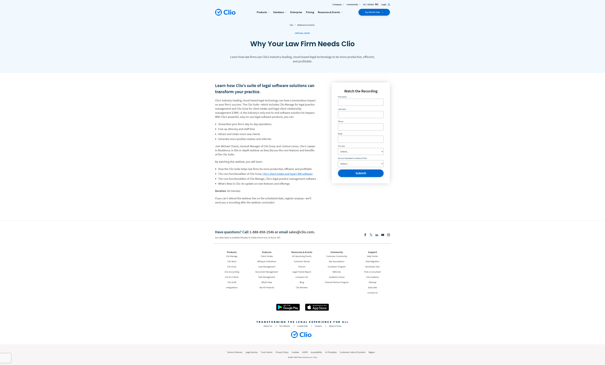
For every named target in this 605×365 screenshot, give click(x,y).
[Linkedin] (376, 235)
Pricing (310, 12)
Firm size (341, 146)
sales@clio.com (301, 231)
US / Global (368, 4)
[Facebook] (365, 235)
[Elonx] (371, 235)
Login (384, 4)
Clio (291, 25)
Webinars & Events (306, 25)
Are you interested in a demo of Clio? (352, 158)
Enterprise (296, 12)
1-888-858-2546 (261, 231)
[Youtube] (382, 235)
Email (340, 134)
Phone (340, 121)
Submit (361, 173)
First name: (342, 97)
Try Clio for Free (372, 12)
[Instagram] (388, 235)
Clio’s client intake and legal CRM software (287, 174)
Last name (342, 109)
